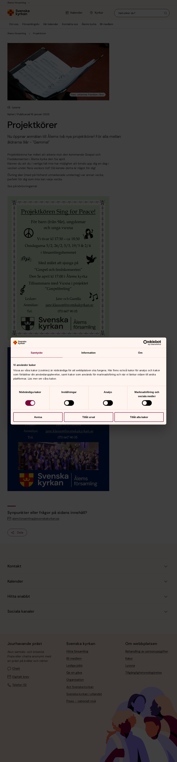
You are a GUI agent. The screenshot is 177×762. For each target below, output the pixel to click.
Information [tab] (88, 352)
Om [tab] (140, 352)
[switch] (69, 403)
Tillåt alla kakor (139, 417)
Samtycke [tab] (37, 352)
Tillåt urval (88, 417)
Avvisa (38, 417)
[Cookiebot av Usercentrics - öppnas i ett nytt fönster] (148, 342)
